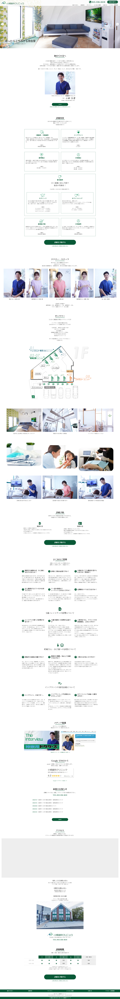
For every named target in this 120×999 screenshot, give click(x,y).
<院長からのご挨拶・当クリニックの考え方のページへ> (60, 106)
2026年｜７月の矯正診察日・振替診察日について (50, 802)
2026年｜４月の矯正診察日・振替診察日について (50, 811)
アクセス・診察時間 (113, 5)
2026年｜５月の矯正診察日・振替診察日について (50, 808)
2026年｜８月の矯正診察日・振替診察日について (50, 799)
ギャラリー (89, 5)
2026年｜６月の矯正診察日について (47, 805)
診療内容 (82, 5)
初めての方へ (75, 5)
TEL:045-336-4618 (60, 795)
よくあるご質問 (97, 5)
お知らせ (105, 5)
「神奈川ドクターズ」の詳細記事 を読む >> (60, 752)
